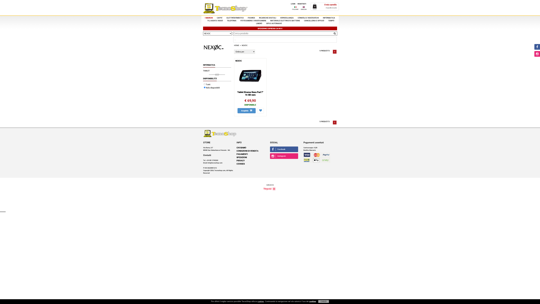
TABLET (206, 71)
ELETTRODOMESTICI (235, 18)
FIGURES (251, 18)
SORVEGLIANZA (287, 18)
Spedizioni (242, 157)
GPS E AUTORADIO (274, 23)
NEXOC (245, 45)
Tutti (208, 85)
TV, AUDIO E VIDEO (215, 21)
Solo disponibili (213, 88)
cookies (261, 301)
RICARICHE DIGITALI (267, 18)
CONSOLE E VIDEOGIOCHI (308, 18)
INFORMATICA (329, 18)
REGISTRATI (302, 4)
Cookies (241, 164)
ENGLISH (304, 9)
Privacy (241, 161)
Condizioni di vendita (247, 151)
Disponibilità (210, 79)
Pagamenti (242, 154)
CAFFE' (219, 18)
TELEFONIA (231, 21)
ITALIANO (295, 9)
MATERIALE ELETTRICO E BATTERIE (285, 21)
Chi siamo (241, 148)
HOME (236, 45)
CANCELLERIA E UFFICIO (314, 21)
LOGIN (293, 4)
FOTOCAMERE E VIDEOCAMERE (253, 21)
